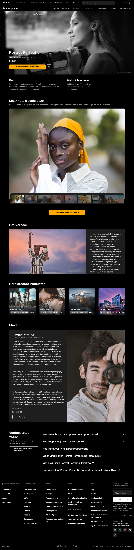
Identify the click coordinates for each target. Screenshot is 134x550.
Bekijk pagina (22, 417)
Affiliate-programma (54, 502)
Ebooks (27, 515)
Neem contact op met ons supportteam (23, 449)
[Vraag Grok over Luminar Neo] (130, 530)
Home (11, 14)
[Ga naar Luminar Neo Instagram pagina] (61, 546)
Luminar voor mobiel (36, 3)
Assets (66, 8)
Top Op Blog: (96, 521)
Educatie (78, 8)
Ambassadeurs (52, 498)
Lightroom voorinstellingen (19, 312)
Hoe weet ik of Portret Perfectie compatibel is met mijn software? (84, 470)
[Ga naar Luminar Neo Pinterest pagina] (76, 546)
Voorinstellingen (22, 14)
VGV (70, 494)
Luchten (27, 511)
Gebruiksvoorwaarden (55, 506)
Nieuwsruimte (96, 502)
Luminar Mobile (9, 494)
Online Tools (8, 502)
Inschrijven (123, 499)
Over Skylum (51, 490)
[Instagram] (17, 412)
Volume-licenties (75, 519)
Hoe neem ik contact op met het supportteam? (84, 434)
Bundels (28, 494)
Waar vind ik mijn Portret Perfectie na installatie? (84, 455)
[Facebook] (13, 412)
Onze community (97, 506)
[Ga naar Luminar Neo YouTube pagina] (69, 546)
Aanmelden (125, 3)
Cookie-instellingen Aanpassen (75, 503)
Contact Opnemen (75, 490)
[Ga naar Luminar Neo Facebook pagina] (58, 546)
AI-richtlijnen (51, 515)
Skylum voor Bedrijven (77, 515)
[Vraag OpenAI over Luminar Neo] (115, 530)
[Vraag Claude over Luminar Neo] (125, 530)
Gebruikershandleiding (77, 498)
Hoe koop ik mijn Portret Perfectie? (84, 441)
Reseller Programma (76, 523)
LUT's (27, 498)
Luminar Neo (21, 3)
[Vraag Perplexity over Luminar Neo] (120, 530)
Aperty (49, 3)
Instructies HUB (125, 9)
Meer (75, 2)
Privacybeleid (51, 511)
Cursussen (28, 519)
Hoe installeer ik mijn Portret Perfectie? (84, 448)
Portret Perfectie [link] (36, 14)
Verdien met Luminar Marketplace (98, 516)
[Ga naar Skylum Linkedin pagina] (65, 546)
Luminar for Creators (98, 511)
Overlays (29, 502)
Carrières (49, 494)
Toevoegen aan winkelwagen (27, 67)
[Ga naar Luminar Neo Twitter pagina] (73, 546)
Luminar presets (106, 312)
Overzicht (55, 9)
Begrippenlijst (96, 498)
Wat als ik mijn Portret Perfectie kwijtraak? (84, 463)
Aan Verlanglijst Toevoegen (21, 298)
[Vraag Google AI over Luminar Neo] (115, 535)
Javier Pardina (30, 57)
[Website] (21, 412)
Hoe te (93, 494)
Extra (89, 8)
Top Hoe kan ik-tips (99, 526)
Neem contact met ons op (55, 520)
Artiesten (112, 9)
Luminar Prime (101, 9)
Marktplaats (58, 3)
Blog (68, 3)
